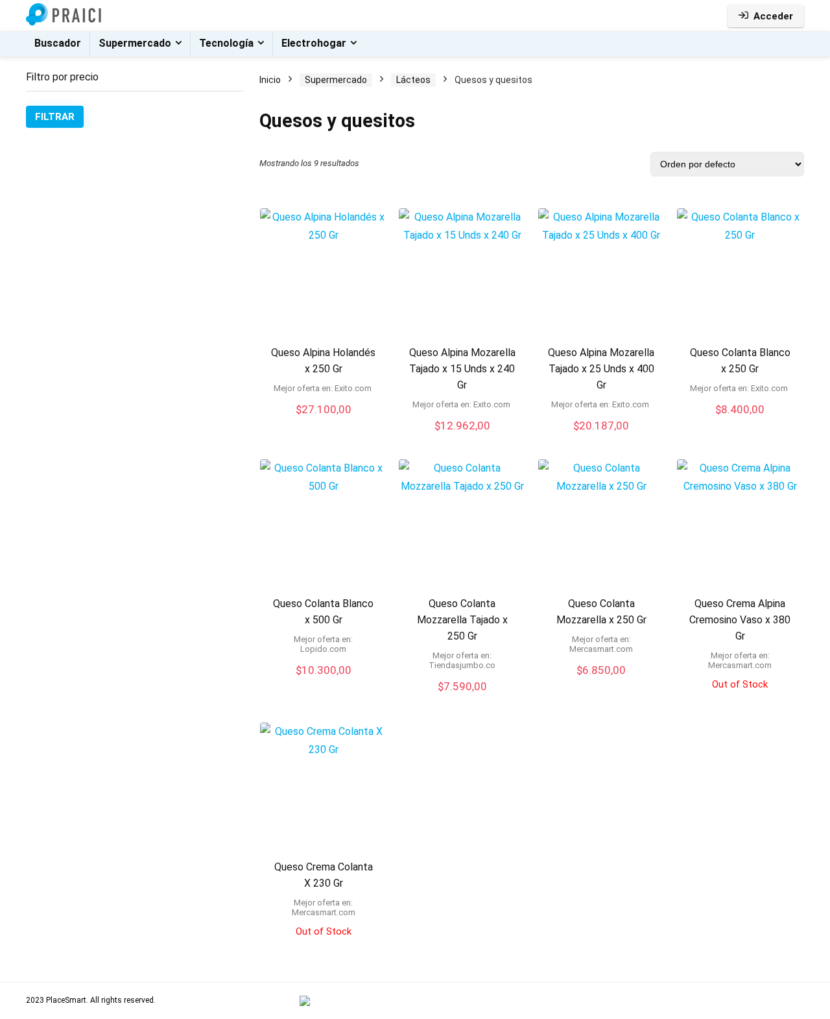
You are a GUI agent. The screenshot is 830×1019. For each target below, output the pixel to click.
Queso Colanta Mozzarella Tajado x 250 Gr (462, 619)
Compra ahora (323, 422)
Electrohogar (313, 43)
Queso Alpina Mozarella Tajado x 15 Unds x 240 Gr (462, 368)
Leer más (740, 701)
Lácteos (413, 80)
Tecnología (226, 43)
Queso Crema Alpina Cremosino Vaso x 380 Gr (739, 619)
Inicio (270, 80)
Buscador (57, 43)
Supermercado (135, 43)
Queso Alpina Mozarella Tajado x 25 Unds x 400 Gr (601, 368)
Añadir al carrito (323, 683)
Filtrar (55, 117)
